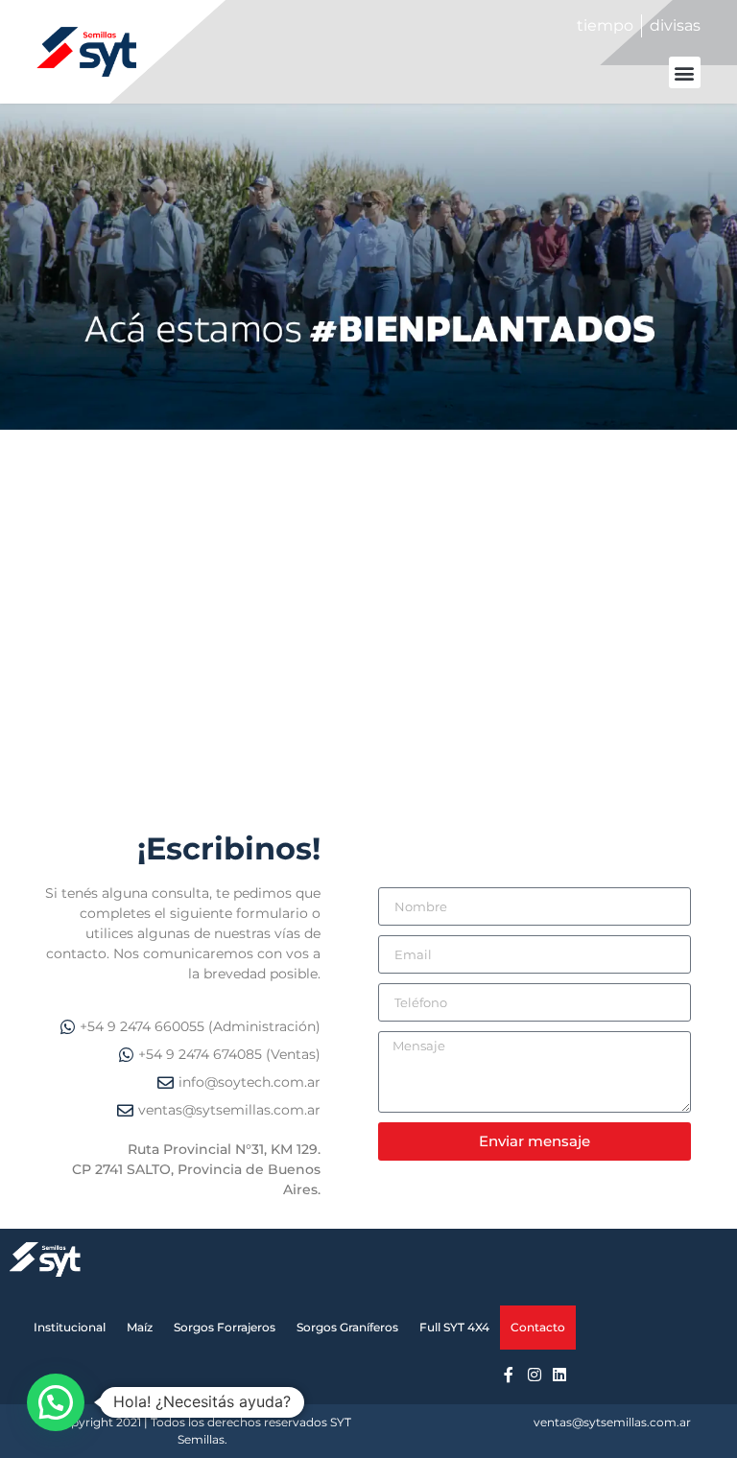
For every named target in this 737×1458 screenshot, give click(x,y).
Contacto (538, 1327)
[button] (685, 72)
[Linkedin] (559, 1373)
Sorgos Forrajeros (224, 1327)
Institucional (70, 1327)
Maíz (140, 1327)
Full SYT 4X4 (454, 1327)
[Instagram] (534, 1373)
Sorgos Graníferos (347, 1327)
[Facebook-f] (508, 1373)
